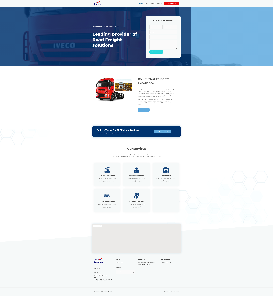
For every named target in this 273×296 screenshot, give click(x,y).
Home (141, 3)
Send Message (156, 52)
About (146, 3)
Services (153, 3)
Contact (159, 3)
